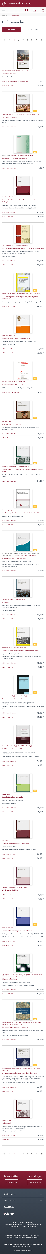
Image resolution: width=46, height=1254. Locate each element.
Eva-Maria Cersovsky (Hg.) (10, 466)
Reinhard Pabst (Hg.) (8, 114)
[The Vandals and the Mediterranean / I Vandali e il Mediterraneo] (23, 234)
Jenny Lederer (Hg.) (35, 293)
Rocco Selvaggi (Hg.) (8, 245)
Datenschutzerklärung (33, 1225)
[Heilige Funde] (23, 1109)
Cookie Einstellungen (29, 1227)
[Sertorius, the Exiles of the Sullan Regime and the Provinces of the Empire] (23, 185)
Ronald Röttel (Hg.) (20, 599)
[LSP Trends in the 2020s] (23, 876)
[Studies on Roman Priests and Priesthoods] (23, 829)
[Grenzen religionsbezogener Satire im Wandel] (23, 916)
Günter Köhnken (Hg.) (22, 293)
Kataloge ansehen (35, 1182)
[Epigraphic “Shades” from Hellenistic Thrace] (23, 324)
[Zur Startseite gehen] (16, 3)
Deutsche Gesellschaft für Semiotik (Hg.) (14, 382)
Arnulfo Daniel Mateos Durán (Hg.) (12, 1068)
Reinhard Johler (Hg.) (20, 647)
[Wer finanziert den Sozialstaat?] (23, 684)
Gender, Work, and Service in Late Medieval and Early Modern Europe (22, 471)
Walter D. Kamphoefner (9, 71)
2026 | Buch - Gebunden (9, 261)
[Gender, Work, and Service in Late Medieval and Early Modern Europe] (23, 455)
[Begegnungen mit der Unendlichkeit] (23, 542)
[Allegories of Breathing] (23, 963)
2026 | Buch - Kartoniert (9, 127)
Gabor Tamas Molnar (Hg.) (10, 976)
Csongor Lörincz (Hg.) (25, 974)
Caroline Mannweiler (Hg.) (23, 1022)
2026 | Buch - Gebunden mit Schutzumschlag (15, 81)
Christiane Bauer (7, 421)
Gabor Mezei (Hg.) (37, 974)
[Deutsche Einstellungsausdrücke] (23, 783)
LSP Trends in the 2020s (10, 890)
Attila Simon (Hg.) (23, 976)
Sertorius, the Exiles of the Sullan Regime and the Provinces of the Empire (22, 201)
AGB (14, 1223)
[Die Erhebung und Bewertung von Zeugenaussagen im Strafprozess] (23, 282)
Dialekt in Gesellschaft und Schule (13, 749)
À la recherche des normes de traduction (15, 1027)
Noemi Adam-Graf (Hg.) (25, 746)
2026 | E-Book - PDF (7, 85)
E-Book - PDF (5, 438)
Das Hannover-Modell (9, 117)
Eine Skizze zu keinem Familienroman (14, 159)
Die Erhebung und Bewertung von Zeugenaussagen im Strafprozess (20, 298)
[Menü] (3, 10)
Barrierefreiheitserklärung (13, 1225)
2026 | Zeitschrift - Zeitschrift (10, 392)
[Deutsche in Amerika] (23, 59)
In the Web (5, 602)
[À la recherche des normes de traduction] (23, 1011)
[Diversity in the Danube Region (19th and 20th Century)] (23, 636)
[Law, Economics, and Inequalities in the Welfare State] (23, 1057)
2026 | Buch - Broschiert (9, 168)
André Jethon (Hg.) (21, 696)
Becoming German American (11, 424)
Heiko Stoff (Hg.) (20, 114)
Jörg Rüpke (5, 840)
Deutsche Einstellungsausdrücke (12, 797)
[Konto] (34, 10)
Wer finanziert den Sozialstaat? (12, 699)
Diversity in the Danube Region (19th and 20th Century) (21, 651)
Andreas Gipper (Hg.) (8, 1022)
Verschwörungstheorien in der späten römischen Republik (21, 513)
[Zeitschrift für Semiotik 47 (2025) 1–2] (23, 370)
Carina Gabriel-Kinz (7, 928)
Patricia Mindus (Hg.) (29, 1068)
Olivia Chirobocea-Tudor (20, 887)
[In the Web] (23, 588)
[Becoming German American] (23, 410)
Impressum (14, 1227)
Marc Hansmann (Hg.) (8, 696)
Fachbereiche (15, 15)
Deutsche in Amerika (9, 74)
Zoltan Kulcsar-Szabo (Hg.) (10, 974)
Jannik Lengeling (7, 510)
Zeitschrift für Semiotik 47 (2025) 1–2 (14, 385)
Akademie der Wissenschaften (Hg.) (22, 155)
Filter (13, 29)
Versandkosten (37, 1244)
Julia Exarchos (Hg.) (24, 466)
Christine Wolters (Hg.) (33, 114)
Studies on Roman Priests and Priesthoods (15, 844)
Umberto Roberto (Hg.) (21, 245)
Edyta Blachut (6, 794)
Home (3, 15)
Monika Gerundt (6, 1120)
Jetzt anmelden (11, 1182)
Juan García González (8, 197)
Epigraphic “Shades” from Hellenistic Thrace (16, 338)
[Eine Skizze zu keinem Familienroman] (23, 144)
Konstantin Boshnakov (8, 335)
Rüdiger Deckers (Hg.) (8, 293)
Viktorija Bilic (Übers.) (22, 71)
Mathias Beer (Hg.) (7, 647)
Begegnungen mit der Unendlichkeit (14, 558)
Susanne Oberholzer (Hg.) (9, 746)
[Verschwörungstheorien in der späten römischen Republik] (23, 498)
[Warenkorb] (42, 10)
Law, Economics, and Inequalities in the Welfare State (19, 1073)
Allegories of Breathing (9, 979)
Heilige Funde (6, 1123)
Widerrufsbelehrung (26, 1223)
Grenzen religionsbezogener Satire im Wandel (17, 931)
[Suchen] (26, 10)
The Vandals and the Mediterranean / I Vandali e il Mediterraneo (23, 248)
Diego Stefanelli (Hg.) (16, 1024)
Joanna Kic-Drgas (7, 887)
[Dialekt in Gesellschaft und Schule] (23, 734)
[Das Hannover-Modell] (23, 103)
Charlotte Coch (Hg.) (8, 599)
